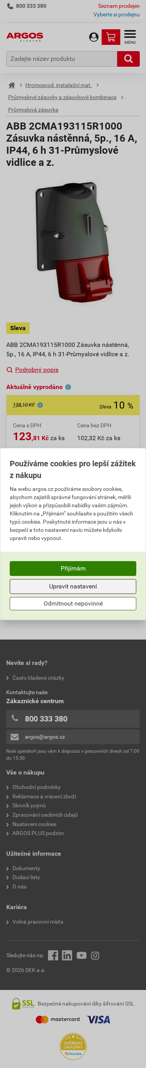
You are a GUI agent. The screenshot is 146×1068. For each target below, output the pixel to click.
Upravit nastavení (73, 586)
